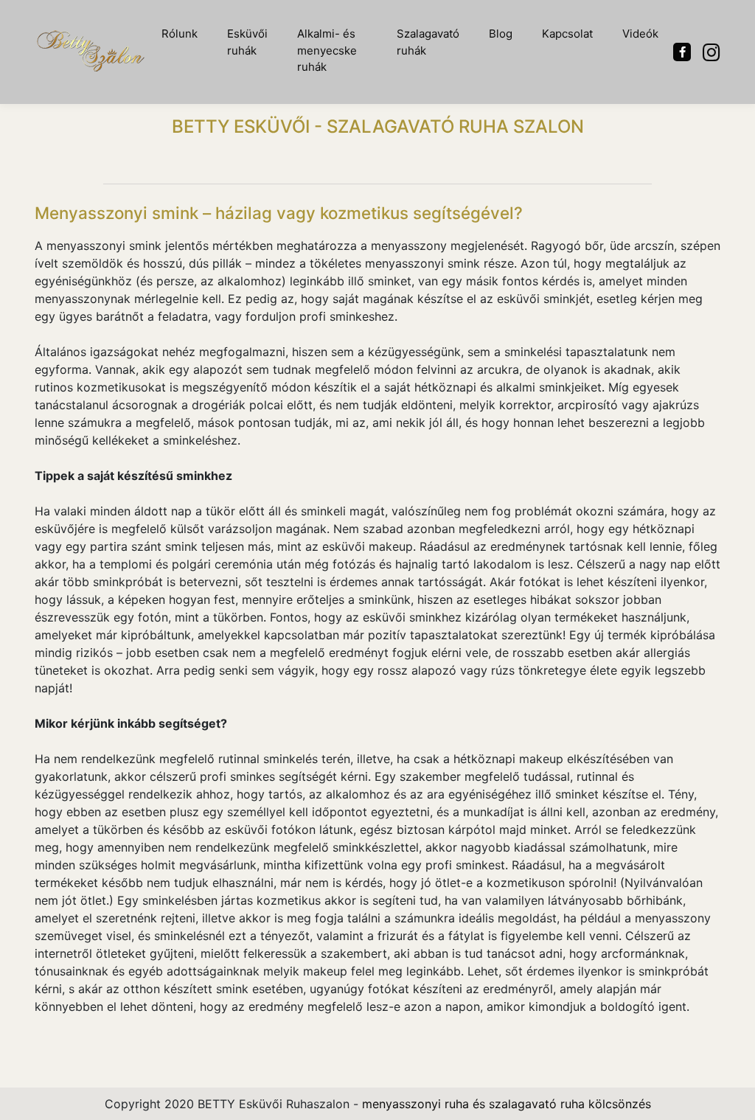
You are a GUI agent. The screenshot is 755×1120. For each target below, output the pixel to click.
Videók (640, 34)
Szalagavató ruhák (428, 42)
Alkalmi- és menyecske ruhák (327, 50)
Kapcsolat (567, 34)
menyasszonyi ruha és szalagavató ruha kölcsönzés (506, 1103)
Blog (500, 34)
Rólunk (179, 34)
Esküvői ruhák (247, 42)
